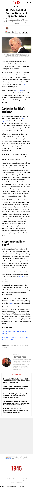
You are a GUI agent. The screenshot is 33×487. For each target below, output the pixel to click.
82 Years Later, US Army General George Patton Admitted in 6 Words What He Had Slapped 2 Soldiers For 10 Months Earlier (15, 395)
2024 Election (13, 345)
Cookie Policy (21, 480)
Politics (26, 345)
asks (15, 93)
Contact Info (19, 478)
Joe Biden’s (19, 91)
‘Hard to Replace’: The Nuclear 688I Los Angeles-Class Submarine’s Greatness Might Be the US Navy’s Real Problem (16, 388)
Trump (11, 303)
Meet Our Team (12, 478)
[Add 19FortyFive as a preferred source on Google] (10, 32)
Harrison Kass (13, 28)
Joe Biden (22, 345)
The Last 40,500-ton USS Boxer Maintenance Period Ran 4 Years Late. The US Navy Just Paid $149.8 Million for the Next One (15, 410)
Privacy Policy (26, 478)
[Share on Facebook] (16, 32)
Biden (4, 272)
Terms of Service (13, 480)
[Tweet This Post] (20, 32)
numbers (24, 84)
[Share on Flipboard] (23, 32)
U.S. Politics (4, 347)
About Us (6, 478)
